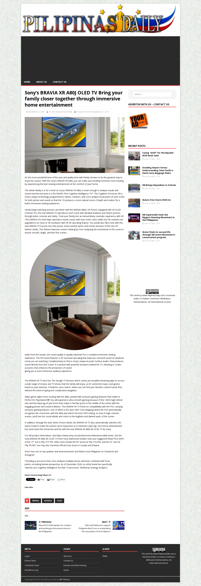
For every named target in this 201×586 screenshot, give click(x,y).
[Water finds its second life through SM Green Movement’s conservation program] (134, 237)
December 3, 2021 (37, 111)
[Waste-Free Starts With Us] (134, 205)
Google (48, 500)
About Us (41, 81)
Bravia (35, 500)
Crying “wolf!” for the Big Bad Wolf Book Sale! (157, 154)
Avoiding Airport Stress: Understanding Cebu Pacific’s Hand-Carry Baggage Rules (157, 170)
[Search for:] (152, 94)
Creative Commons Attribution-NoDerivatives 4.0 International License (160, 559)
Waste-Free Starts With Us (156, 199)
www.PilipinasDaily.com (153, 295)
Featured (81, 111)
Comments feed (32, 565)
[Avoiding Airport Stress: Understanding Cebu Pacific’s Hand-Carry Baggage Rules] (134, 173)
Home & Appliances (94, 111)
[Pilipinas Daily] (100, 33)
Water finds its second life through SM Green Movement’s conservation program (158, 235)
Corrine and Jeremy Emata (60, 111)
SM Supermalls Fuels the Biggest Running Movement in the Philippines (158, 217)
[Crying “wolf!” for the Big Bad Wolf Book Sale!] (134, 158)
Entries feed (30, 560)
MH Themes (65, 579)
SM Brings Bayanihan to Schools (159, 185)
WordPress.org (31, 570)
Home (27, 81)
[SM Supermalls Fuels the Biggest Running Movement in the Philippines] (134, 220)
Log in (27, 556)
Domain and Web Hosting (75, 565)
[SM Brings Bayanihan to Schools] (134, 190)
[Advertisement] (100, 56)
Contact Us (59, 81)
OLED (59, 500)
